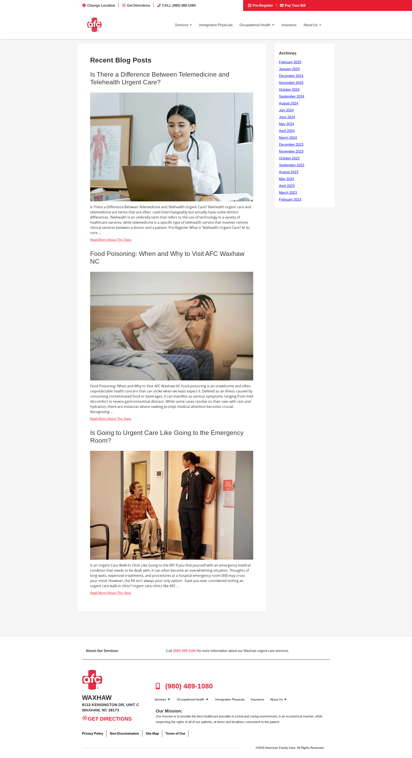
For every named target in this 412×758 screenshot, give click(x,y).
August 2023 (288, 172)
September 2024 (291, 96)
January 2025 (289, 69)
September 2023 (291, 165)
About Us (310, 25)
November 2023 (291, 151)
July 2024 (286, 110)
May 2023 (286, 179)
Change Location (101, 5)
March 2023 (288, 192)
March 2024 (288, 138)
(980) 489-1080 (184, 651)
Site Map (152, 733)
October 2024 (289, 89)
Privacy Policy (92, 733)
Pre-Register (262, 5)
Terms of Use (175, 733)
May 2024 (286, 124)
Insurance (289, 25)
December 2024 (291, 76)
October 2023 (289, 158)
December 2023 (291, 144)
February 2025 (290, 62)
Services (181, 25)
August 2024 (288, 103)
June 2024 (287, 117)
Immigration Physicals (216, 25)
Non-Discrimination (124, 733)
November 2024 (291, 83)
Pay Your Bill (295, 5)
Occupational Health (255, 25)
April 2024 (287, 131)
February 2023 (290, 199)
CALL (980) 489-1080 (179, 5)
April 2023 (287, 186)
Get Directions (138, 5)
